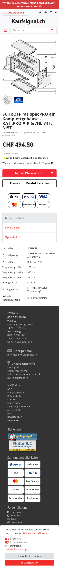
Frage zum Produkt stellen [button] (29, 183)
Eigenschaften (12, 237)
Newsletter (13, 420)
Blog (9, 413)
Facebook (15, 512)
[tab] (29, 218)
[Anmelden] (40, 12)
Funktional (16, 545)
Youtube (15, 515)
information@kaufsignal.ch (22, 354)
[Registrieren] (46, 12)
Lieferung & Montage (18, 406)
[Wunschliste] (51, 12)
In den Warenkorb (28, 173)
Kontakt (11, 399)
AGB (9, 389)
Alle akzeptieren (29, 562)
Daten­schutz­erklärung (35, 533)
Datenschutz (14, 396)
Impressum (13, 403)
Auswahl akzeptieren (29, 556)
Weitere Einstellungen (17, 549)
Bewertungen (12, 227)
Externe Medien (19, 542)
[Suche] (52, 30)
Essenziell (15, 538)
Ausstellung (13, 409)
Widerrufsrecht (15, 392)
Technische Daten (15, 218)
